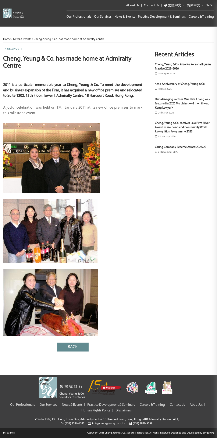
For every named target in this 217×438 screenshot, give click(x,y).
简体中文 (193, 5)
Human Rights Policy (96, 410)
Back (73, 347)
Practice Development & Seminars (162, 16)
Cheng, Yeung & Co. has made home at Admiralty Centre (69, 39)
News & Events (124, 16)
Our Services (102, 16)
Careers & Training (201, 16)
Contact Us (151, 5)
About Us (132, 5)
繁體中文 (174, 5)
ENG (209, 5)
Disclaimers (123, 410)
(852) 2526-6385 (74, 423)
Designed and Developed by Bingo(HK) (192, 433)
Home (7, 39)
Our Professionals (79, 16)
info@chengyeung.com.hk (108, 423)
